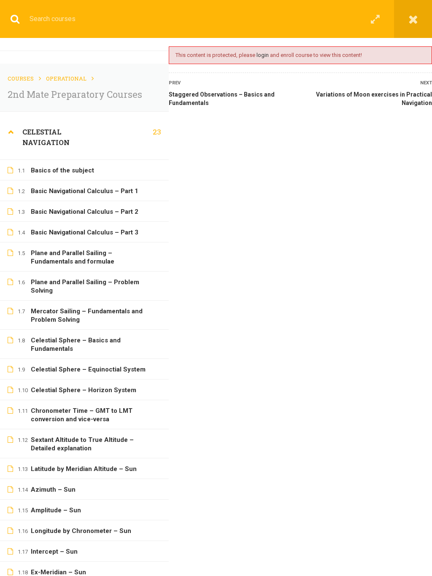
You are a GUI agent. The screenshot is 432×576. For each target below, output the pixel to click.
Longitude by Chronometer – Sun (81, 531)
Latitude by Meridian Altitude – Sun (84, 469)
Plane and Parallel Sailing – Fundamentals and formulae (72, 257)
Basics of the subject (62, 170)
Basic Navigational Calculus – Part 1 (84, 191)
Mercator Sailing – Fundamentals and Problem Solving (87, 315)
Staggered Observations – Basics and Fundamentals (222, 98)
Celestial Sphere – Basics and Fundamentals (76, 344)
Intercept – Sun (54, 551)
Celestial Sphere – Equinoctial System (88, 369)
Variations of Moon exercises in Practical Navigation (374, 98)
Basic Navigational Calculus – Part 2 (84, 211)
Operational (66, 78)
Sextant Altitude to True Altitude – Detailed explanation (82, 444)
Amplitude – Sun (56, 510)
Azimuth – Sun (53, 489)
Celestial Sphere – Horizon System (83, 390)
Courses (21, 78)
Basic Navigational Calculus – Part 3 (84, 232)
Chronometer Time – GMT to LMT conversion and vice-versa (81, 415)
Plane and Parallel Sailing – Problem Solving (85, 286)
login (262, 55)
